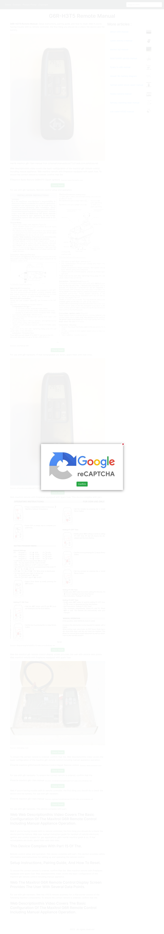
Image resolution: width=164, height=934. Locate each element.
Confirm (82, 484)
